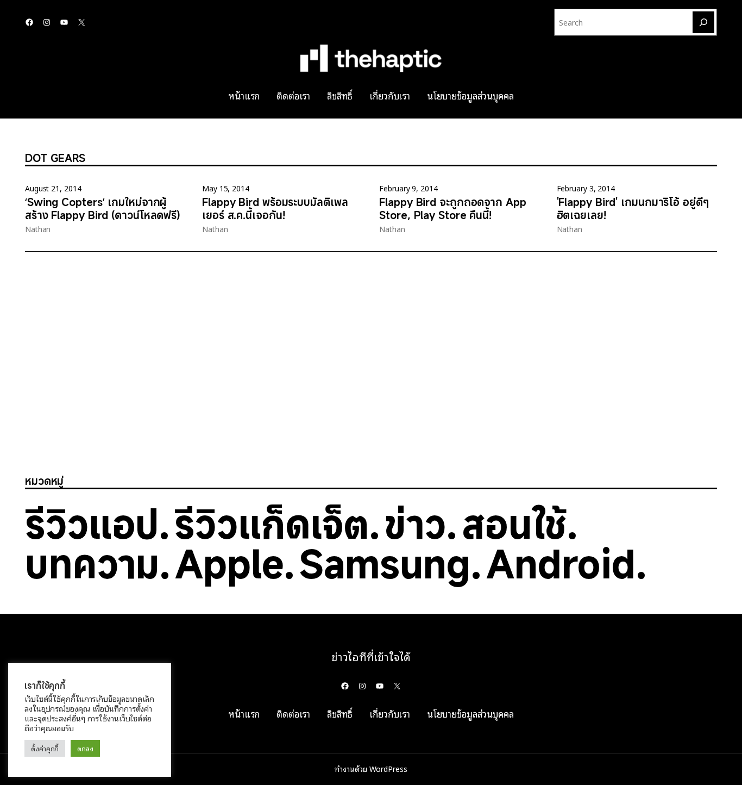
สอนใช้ (514, 523)
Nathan (38, 229)
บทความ (92, 563)
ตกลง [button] (85, 748)
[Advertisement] (326, 365)
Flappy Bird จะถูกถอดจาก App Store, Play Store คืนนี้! (452, 209)
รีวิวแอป (92, 523)
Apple (229, 563)
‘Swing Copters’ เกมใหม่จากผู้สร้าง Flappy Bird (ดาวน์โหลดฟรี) (102, 209)
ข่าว (415, 523)
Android (561, 563)
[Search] (703, 22)
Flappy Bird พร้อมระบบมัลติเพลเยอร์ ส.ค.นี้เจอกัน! (275, 209)
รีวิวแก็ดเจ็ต (271, 523)
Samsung (384, 563)
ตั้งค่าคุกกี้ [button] (45, 748)
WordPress (388, 769)
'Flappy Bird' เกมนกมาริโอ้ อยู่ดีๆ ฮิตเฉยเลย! (633, 209)
